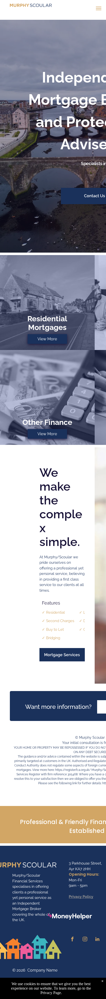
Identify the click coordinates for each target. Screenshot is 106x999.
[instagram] (84, 940)
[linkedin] (97, 940)
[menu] (99, 8)
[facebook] (72, 940)
